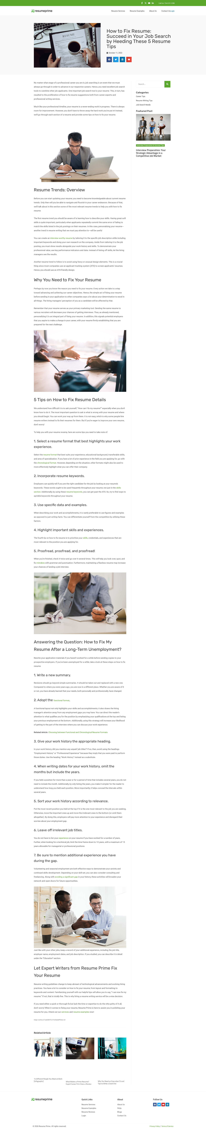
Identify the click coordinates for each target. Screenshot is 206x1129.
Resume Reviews (88, 1112)
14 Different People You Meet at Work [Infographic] (48, 1080)
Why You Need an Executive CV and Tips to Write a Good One (111, 1082)
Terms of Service (167, 1126)
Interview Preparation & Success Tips (150, 145)
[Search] (167, 84)
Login (172, 11)
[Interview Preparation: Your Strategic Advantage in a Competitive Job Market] (153, 127)
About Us (121, 1104)
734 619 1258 (169, 3)
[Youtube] (149, 3)
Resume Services (88, 1104)
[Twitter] (145, 3)
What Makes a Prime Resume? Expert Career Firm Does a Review (78, 1082)
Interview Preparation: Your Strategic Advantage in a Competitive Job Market (151, 153)
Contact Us (121, 1116)
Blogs (119, 1112)
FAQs (119, 1108)
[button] (109, 59)
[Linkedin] (153, 3)
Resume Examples (89, 1108)
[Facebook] (142, 3)
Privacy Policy (155, 1126)
